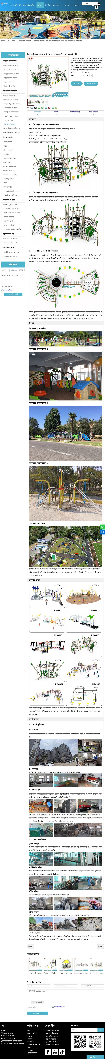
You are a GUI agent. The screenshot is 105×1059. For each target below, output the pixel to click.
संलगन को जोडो (37, 1002)
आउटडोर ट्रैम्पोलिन (10, 166)
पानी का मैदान (8, 82)
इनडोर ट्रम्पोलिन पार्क (10, 204)
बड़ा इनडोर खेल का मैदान (11, 209)
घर (29, 1030)
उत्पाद (30, 1036)
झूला (5, 146)
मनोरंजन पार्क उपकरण (10, 243)
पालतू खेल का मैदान (8, 247)
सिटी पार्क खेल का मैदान (11, 70)
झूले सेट (6, 154)
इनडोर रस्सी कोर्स (9, 225)
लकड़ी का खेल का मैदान (11, 112)
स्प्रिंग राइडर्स (8, 150)
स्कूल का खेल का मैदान (11, 66)
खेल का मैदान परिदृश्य (10, 78)
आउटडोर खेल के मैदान (52, 1030)
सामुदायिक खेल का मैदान (11, 74)
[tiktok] (62, 1052)
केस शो (56, 112)
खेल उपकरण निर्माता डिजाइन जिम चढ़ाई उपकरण (35, 973)
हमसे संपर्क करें (32, 1053)
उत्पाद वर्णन (37, 112)
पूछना (77, 83)
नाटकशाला (7, 162)
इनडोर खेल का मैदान (9, 200)
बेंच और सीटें (8, 187)
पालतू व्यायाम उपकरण (10, 256)
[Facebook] (96, 7)
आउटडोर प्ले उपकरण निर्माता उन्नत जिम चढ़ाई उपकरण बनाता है (50, 973)
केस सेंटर (31, 1042)
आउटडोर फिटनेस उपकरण (12, 191)
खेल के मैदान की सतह (10, 195)
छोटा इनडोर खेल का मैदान (12, 213)
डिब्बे (5, 183)
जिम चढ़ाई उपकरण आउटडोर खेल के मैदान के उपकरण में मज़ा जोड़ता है (65, 973)
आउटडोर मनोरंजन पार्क (52, 1044)
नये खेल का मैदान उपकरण (12, 132)
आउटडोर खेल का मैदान (9, 61)
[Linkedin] (98, 4)
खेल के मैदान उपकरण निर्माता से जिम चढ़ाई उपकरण (81, 973)
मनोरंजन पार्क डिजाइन (10, 238)
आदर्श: (72, 72)
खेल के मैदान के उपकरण (10, 91)
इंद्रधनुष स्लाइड (9, 179)
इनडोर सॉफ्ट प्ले (9, 217)
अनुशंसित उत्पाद (75, 112)
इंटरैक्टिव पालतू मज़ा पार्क (11, 252)
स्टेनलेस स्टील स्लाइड (11, 175)
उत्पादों (30, 1039)
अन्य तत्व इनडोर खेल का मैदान (13, 229)
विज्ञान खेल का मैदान (10, 86)
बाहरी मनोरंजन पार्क (8, 234)
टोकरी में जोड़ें (91, 83)
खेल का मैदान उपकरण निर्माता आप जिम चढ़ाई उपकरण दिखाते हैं (96, 973)
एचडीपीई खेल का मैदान (11, 100)
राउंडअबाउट (8, 142)
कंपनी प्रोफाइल (93, 112)
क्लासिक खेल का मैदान (11, 116)
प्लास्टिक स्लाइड (9, 170)
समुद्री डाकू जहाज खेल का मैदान (13, 104)
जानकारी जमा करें (13, 294)
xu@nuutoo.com (8, 1033)
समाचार (30, 1050)
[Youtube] (55, 1052)
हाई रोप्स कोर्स (8, 221)
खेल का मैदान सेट (8, 137)
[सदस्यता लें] (100, 1030)
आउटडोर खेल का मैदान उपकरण (13, 128)
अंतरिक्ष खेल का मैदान (10, 108)
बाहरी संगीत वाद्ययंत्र (10, 158)
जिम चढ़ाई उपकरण (9, 124)
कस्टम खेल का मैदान (10, 95)
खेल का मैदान (8, 120)
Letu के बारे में (32, 1033)
